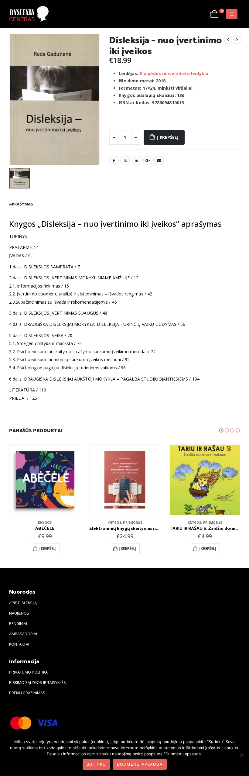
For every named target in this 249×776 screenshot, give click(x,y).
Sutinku (96, 764)
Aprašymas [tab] (21, 204)
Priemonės (132, 522)
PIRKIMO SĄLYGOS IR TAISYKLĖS (37, 682)
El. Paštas (159, 160)
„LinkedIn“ (137, 160)
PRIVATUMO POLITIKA (28, 672)
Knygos (45, 522)
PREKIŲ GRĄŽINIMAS (27, 692)
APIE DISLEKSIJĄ (23, 602)
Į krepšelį (168, 137)
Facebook (114, 160)
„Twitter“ (125, 160)
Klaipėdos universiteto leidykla (174, 73)
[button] (221, 430)
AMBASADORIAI (23, 633)
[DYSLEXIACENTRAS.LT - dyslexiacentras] (29, 14)
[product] (45, 480)
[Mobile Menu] (231, 14)
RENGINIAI (18, 623)
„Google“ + (148, 160)
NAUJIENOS (19, 613)
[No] (241, 755)
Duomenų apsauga (140, 764)
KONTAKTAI (19, 644)
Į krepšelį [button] (47, 548)
